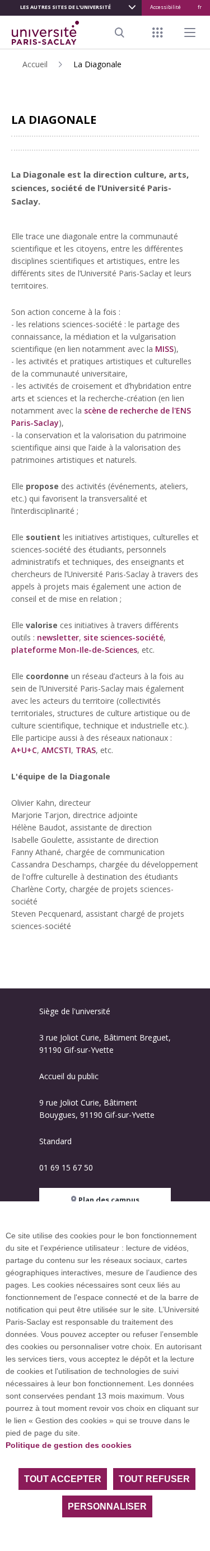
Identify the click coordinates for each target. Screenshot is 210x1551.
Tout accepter (62, 1479)
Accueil (35, 64)
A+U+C (24, 750)
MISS (164, 348)
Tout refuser (154, 1479)
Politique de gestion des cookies (69, 1445)
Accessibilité (165, 7)
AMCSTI (56, 750)
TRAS (86, 750)
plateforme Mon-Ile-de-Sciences (74, 649)
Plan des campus (108, 1200)
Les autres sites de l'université (65, 7)
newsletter (58, 637)
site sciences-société (123, 637)
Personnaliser (107, 1506)
